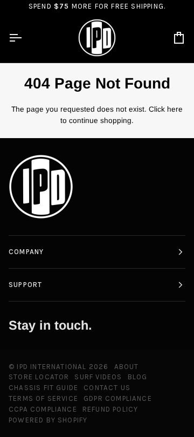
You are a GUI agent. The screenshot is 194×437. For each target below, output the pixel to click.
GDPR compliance (118, 398)
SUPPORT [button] (25, 285)
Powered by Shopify (48, 420)
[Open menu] (25, 38)
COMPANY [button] (26, 252)
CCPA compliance (43, 409)
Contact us (107, 388)
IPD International (51, 367)
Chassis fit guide (43, 388)
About (126, 367)
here (175, 109)
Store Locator (39, 377)
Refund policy (110, 409)
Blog (138, 377)
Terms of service (43, 398)
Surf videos (98, 377)
